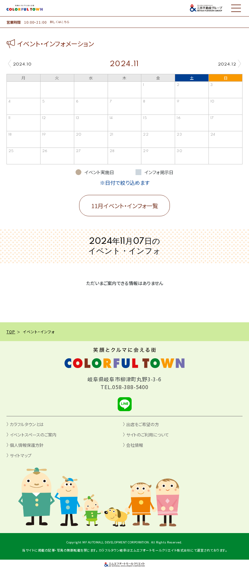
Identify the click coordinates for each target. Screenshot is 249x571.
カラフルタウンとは (27, 424)
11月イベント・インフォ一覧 (124, 205)
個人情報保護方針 (26, 445)
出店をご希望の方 (142, 424)
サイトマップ (20, 455)
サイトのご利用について (147, 435)
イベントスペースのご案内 (33, 435)
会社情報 (134, 445)
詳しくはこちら (60, 22)
